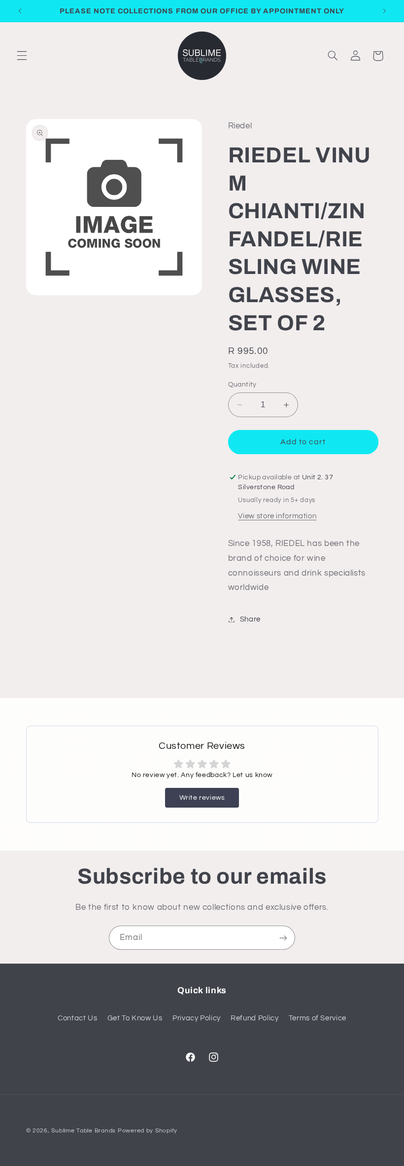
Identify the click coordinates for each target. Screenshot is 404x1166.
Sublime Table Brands (83, 1130)
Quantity (242, 384)
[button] (21, 55)
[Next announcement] (384, 11)
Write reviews (202, 797)
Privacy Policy (196, 1018)
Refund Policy (254, 1018)
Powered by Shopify (147, 1130)
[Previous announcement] (20, 11)
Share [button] (250, 619)
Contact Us (77, 1018)
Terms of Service (317, 1018)
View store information (277, 516)
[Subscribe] (283, 938)
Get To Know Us (135, 1018)
